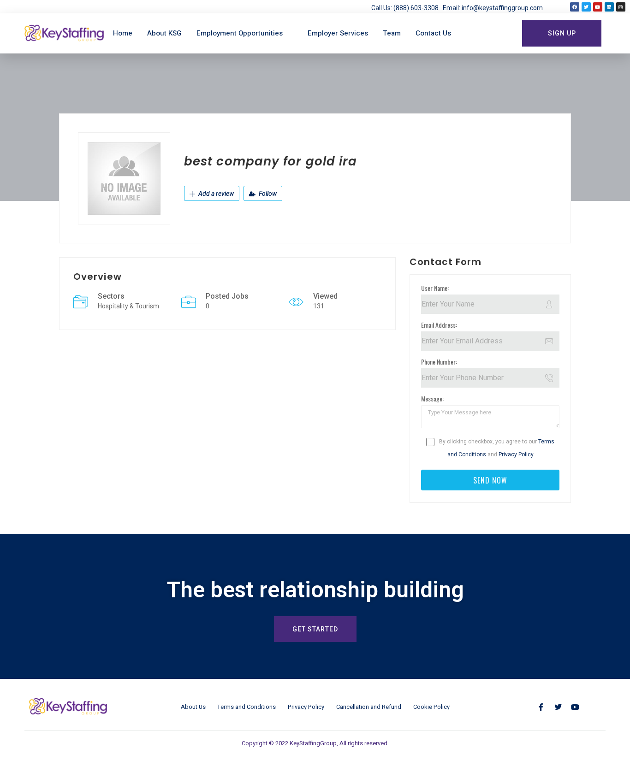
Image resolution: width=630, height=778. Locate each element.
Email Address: (439, 325)
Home (122, 33)
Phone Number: (439, 361)
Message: (432, 398)
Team (392, 33)
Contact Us (433, 33)
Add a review (215, 193)
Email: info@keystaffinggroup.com (493, 8)
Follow (267, 193)
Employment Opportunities (239, 33)
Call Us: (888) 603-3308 (407, 8)
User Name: (435, 288)
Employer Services (338, 33)
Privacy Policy (516, 454)
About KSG (164, 33)
